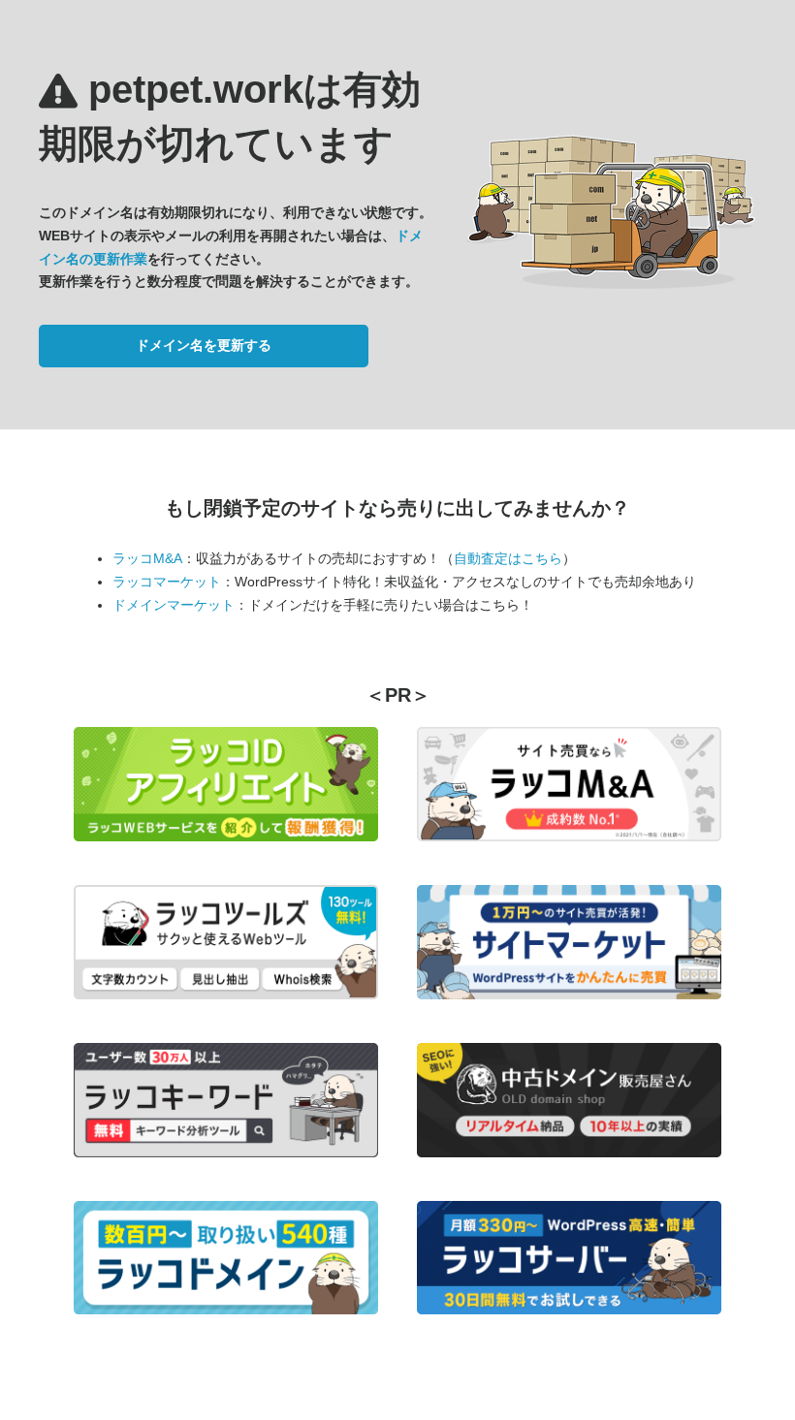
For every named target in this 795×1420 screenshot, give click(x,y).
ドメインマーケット (173, 605)
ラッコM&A (147, 558)
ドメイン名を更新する (203, 345)
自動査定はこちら (508, 558)
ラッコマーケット (166, 581)
